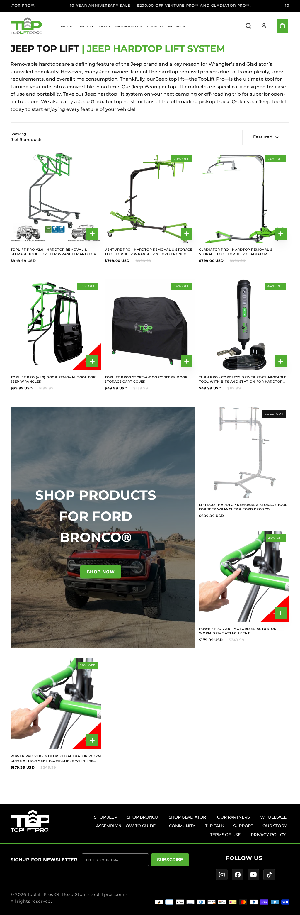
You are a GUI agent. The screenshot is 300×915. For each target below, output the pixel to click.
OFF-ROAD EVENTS (128, 26)
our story (274, 825)
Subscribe (170, 859)
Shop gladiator (187, 816)
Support (243, 825)
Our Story (155, 26)
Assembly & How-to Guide (126, 825)
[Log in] (264, 26)
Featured (262, 137)
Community (84, 26)
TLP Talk (104, 26)
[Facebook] (237, 875)
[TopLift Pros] (32, 820)
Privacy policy (268, 834)
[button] (248, 25)
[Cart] (282, 26)
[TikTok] (269, 875)
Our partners (233, 816)
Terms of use (225, 834)
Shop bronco (142, 816)
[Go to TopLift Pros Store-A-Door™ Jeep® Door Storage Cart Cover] (150, 324)
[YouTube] (253, 875)
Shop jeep (105, 816)
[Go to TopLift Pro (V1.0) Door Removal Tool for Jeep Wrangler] (56, 324)
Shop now (100, 572)
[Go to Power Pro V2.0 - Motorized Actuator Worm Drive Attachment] (244, 576)
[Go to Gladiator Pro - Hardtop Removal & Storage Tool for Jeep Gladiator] (244, 197)
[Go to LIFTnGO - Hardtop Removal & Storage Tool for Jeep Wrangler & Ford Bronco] (244, 452)
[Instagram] (222, 875)
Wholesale (176, 26)
